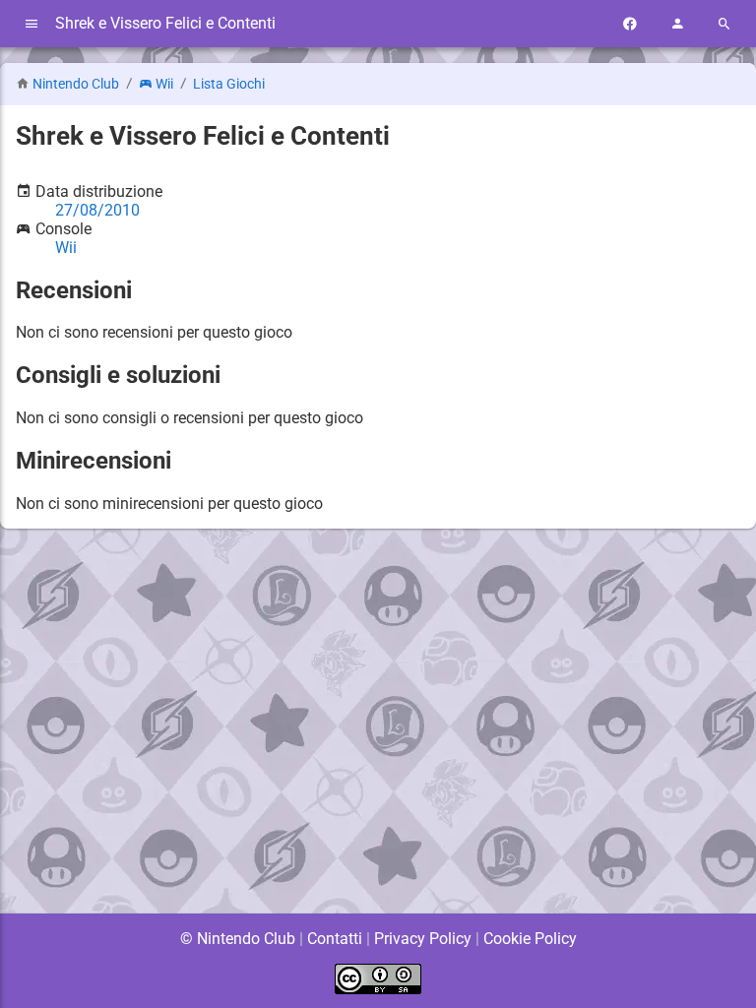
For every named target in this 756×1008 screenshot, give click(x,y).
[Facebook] (630, 24)
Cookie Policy (530, 938)
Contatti (334, 938)
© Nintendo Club (237, 938)
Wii (164, 84)
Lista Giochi (229, 84)
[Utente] (677, 24)
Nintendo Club (75, 84)
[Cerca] (724, 24)
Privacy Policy (423, 938)
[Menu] (31, 24)
